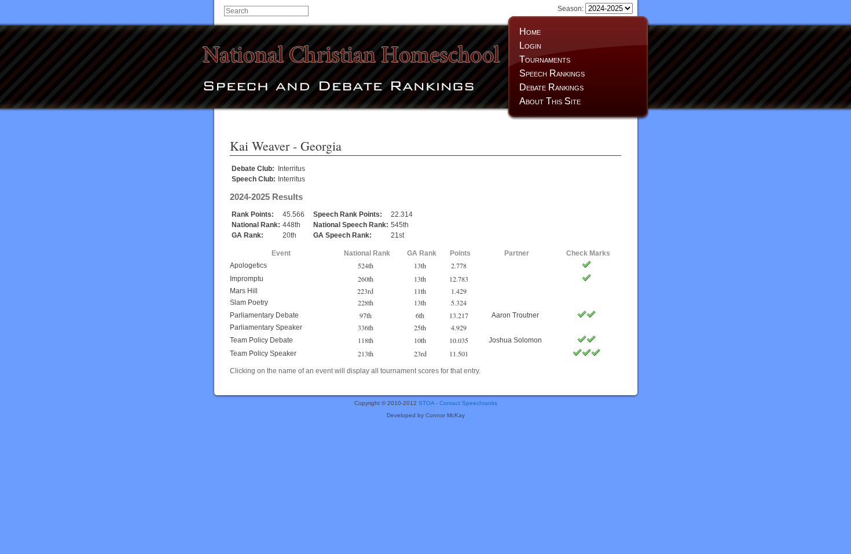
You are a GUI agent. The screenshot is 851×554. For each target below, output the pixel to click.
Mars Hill (244, 291)
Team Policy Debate (261, 340)
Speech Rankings (552, 73)
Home (530, 32)
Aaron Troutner (515, 315)
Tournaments (544, 59)
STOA (426, 403)
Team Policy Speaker (263, 353)
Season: (571, 9)
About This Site (550, 101)
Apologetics (248, 265)
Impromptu (246, 279)
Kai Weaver (259, 145)
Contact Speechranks (468, 403)
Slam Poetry (249, 302)
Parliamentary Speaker (266, 327)
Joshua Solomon (515, 340)
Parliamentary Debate (264, 315)
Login (530, 45)
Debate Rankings (551, 87)
